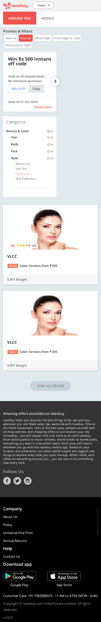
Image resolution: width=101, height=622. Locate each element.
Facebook (7, 481)
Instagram (28, 481)
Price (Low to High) (18, 45)
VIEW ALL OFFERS (50, 386)
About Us (10, 516)
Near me (11, 38)
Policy (7, 524)
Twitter (17, 481)
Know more (43, 107)
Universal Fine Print (18, 532)
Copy (36, 88)
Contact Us (11, 556)
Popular (25, 38)
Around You (19, 18)
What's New (43, 38)
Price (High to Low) (67, 38)
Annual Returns (15, 540)
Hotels (47, 18)
